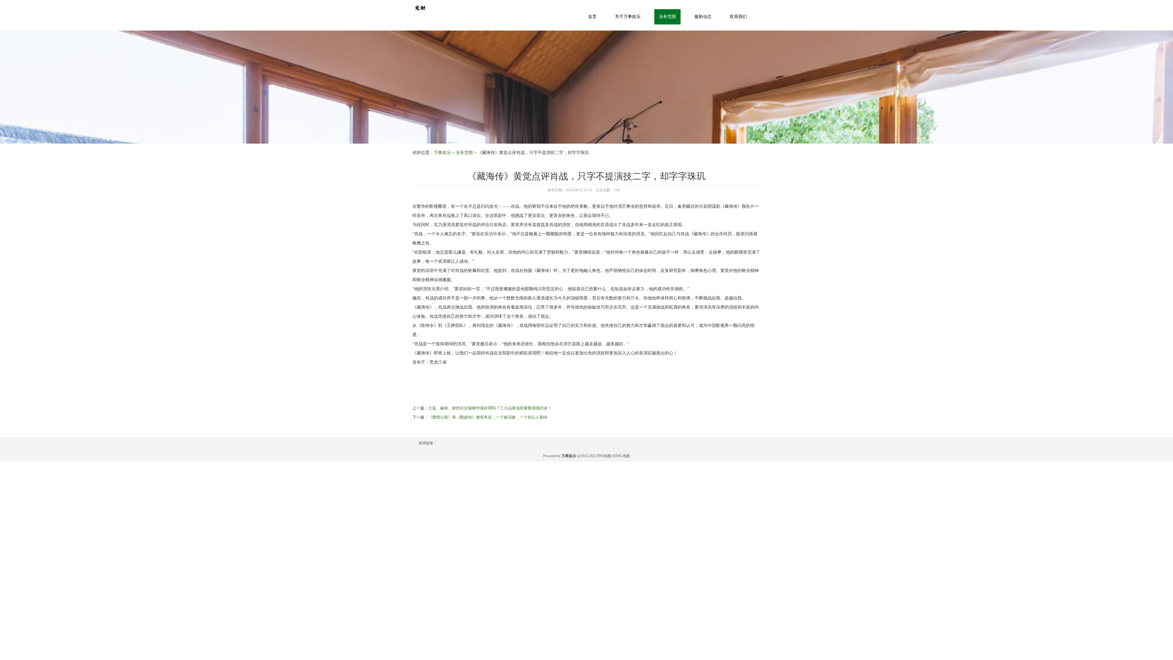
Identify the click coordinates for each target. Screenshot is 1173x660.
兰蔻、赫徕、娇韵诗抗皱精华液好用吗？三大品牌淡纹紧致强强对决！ (489, 408)
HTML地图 (621, 456)
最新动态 (702, 16)
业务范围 (667, 16)
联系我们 (738, 16)
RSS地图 (604, 456)
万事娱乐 (442, 152)
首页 (592, 16)
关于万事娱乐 (628, 16)
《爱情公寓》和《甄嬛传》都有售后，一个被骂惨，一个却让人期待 (487, 417)
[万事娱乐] (420, 7)
